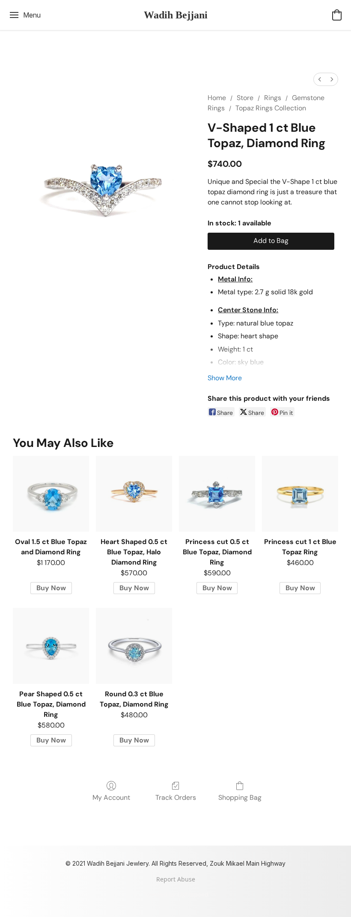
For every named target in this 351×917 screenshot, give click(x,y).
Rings (272, 97)
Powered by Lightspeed (175, 894)
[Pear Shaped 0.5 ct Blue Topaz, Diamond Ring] (51, 646)
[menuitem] (320, 79)
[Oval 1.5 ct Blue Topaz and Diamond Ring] (51, 494)
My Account (111, 797)
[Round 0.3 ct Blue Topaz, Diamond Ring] (134, 646)
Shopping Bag (240, 797)
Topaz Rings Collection (270, 108)
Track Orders (175, 797)
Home (217, 97)
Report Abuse (175, 879)
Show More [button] (225, 377)
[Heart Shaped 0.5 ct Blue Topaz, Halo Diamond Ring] (134, 494)
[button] (176, 15)
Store (245, 97)
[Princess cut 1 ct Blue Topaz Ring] (300, 494)
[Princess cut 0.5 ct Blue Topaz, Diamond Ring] (217, 494)
